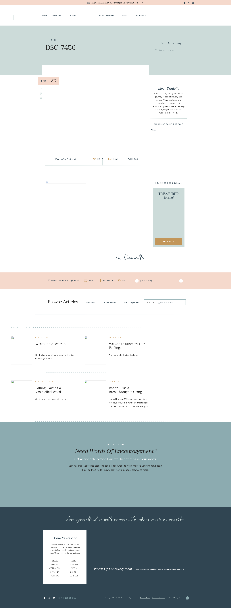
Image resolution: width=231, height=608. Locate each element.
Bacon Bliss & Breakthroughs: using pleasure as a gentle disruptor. (125, 393)
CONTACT (74, 576)
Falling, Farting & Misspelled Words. (49, 390)
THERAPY (55, 564)
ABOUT (55, 560)
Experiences (116, 382)
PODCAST (74, 564)
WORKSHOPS (55, 568)
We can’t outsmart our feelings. (127, 346)
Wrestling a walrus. (50, 344)
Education (41, 337)
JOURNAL (55, 576)
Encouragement (45, 382)
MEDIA (74, 568)
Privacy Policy (145, 598)
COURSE (74, 572)
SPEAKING (54, 572)
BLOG (74, 560)
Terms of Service (158, 598)
